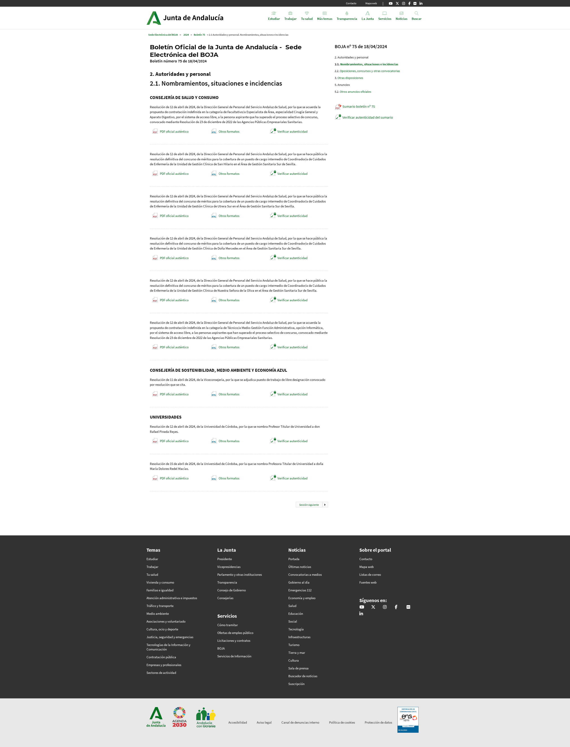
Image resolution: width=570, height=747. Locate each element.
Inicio (197, 18)
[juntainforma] (414, 3)
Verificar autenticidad (292, 131)
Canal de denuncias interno (300, 722)
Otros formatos (229, 131)
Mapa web (371, 3)
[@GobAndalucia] (391, 3)
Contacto (351, 3)
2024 (186, 34)
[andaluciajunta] (397, 3)
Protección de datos (378, 722)
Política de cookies (342, 722)
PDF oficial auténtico (174, 131)
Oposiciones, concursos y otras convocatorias (370, 71)
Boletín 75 (199, 34)
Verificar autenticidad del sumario (367, 117)
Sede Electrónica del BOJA (163, 34)
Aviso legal (264, 722)
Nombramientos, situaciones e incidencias (369, 64)
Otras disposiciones (350, 78)
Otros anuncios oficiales (355, 92)
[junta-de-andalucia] (420, 3)
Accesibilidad (237, 722)
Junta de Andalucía (154, 18)
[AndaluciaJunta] (409, 3)
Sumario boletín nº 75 (358, 106)
